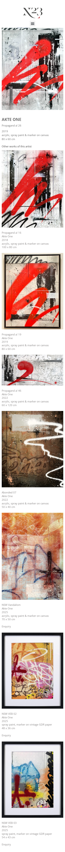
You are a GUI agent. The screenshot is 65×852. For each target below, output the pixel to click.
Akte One (11, 119)
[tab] (17, 146)
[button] (32, 23)
